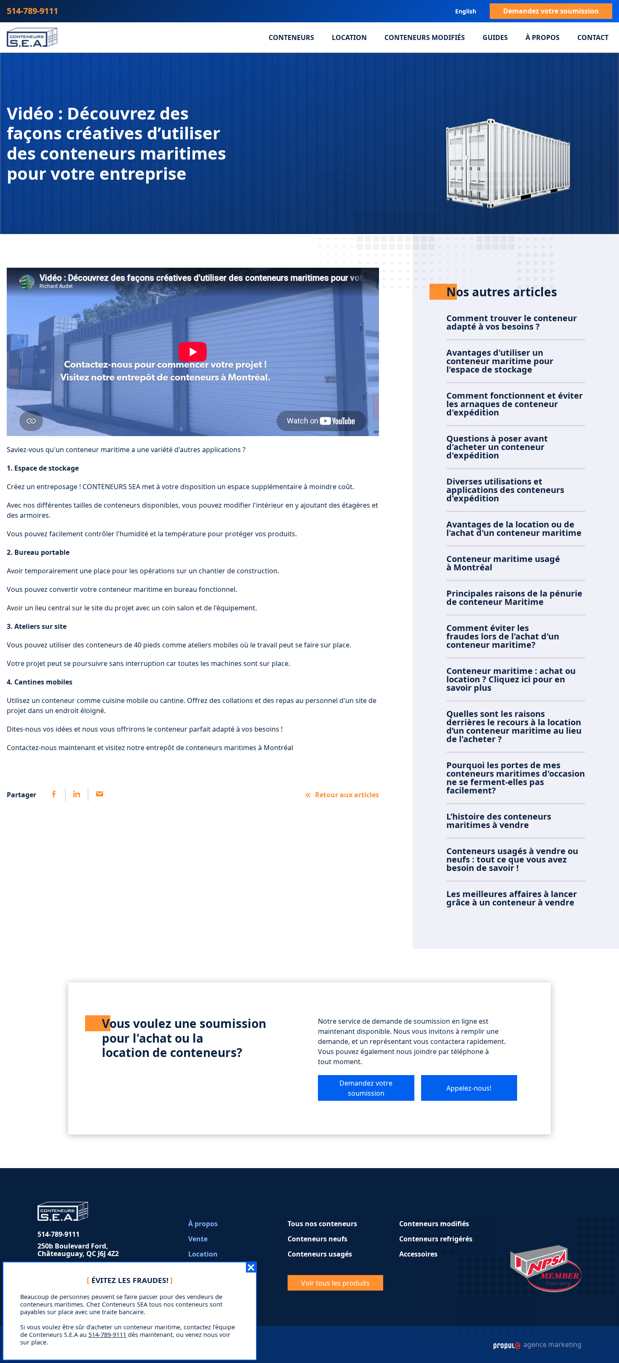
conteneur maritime (98, 449)
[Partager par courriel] (99, 794)
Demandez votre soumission (551, 11)
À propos (543, 37)
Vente (198, 1238)
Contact (592, 37)
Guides (495, 37)
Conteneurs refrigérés (435, 1238)
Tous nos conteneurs (322, 1223)
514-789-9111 (32, 10)
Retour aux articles (347, 794)
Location (349, 37)
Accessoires (418, 1254)
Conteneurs (291, 37)
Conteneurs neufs (317, 1238)
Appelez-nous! (468, 1088)
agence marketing (552, 1344)
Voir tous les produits (335, 1283)
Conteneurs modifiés (424, 37)
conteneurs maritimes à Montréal (239, 747)
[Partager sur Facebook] (54, 794)
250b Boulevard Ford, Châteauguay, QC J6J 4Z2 (78, 1250)
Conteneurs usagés (320, 1254)
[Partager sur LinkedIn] (76, 794)
